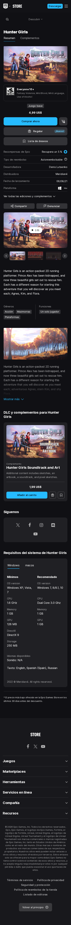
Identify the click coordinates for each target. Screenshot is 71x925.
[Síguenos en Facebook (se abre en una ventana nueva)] (29, 525)
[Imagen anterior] (6, 255)
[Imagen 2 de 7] (35, 255)
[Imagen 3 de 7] (53, 255)
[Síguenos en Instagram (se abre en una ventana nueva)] (41, 525)
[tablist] (35, 565)
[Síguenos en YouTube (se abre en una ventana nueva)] (35, 534)
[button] (36, 399)
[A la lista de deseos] (61, 495)
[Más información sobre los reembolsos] (65, 159)
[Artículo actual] (17, 255)
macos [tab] (29, 565)
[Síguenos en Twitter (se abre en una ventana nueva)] (18, 525)
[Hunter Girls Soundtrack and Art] (35, 441)
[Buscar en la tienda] (7, 19)
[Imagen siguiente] (64, 255)
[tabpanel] (35, 608)
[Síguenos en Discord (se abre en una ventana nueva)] (53, 525)
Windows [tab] (13, 565)
